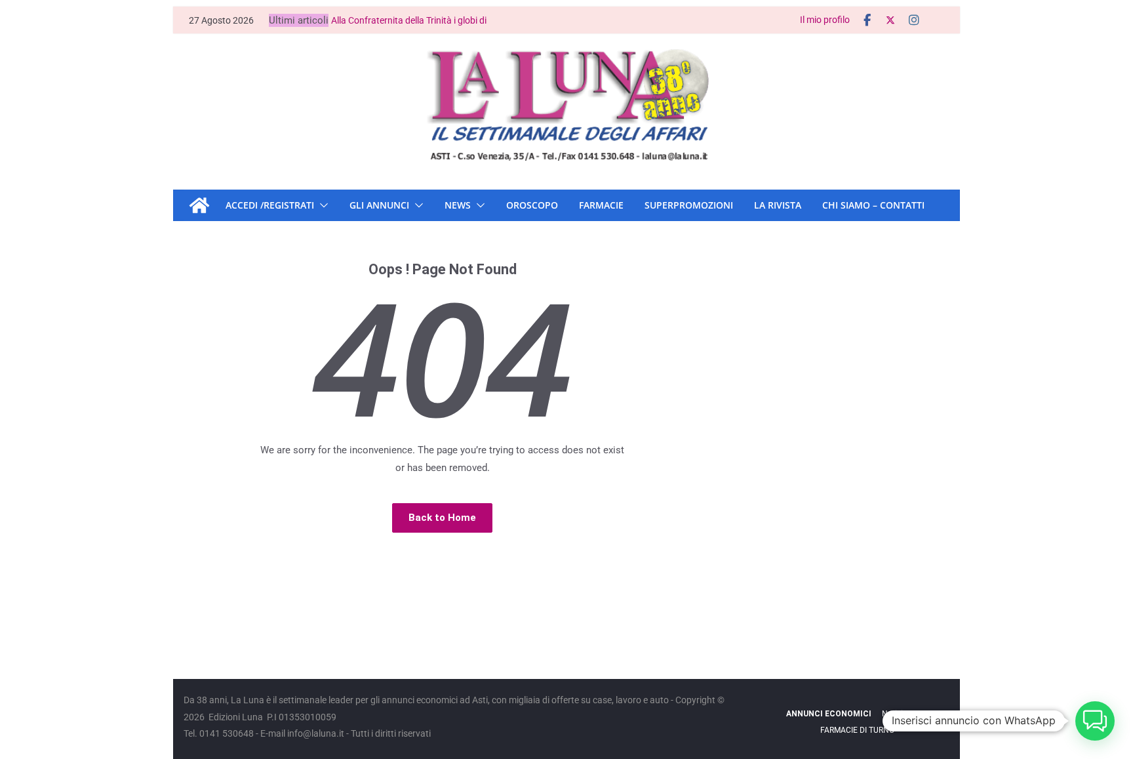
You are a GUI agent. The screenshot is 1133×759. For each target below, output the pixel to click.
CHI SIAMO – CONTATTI (873, 205)
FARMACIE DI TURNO (857, 730)
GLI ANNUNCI (379, 205)
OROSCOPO (532, 205)
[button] (321, 205)
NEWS (458, 205)
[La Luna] (199, 205)
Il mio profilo (825, 19)
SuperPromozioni (689, 205)
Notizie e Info (905, 713)
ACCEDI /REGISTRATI (270, 205)
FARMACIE (601, 205)
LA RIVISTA (777, 205)
